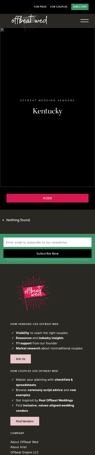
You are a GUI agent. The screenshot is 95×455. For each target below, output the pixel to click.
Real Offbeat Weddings (56, 400)
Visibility (22, 333)
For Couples (59, 7)
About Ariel (18, 447)
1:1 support (24, 343)
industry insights (51, 338)
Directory (80, 7)
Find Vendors (25, 421)
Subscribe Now (47, 253)
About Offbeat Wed (24, 442)
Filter (47, 198)
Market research (28, 348)
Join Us (20, 359)
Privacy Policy (59, 259)
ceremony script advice (45, 390)
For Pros (40, 7)
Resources (24, 338)
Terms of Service (76, 259)
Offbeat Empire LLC (24, 452)
